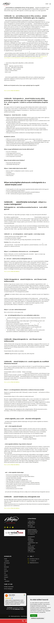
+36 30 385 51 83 (31, 527)
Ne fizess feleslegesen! (8, 588)
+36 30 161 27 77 (31, 545)
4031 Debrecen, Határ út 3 (34, 558)
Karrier (5, 569)
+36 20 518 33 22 (31, 551)
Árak (5, 565)
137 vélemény (16, 609)
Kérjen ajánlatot (12, 90)
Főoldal (5, 558)
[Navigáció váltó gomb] (50, 4)
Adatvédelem (6, 581)
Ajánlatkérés (6, 560)
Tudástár (6, 575)
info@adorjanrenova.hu (34, 562)
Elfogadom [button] (33, 615)
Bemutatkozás (7, 562)
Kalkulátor (6, 577)
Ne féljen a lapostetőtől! (9, 586)
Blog (5, 579)
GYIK (5, 573)
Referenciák (6, 567)
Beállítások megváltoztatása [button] (37, 618)
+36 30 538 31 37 (31, 534)
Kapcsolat (6, 571)
